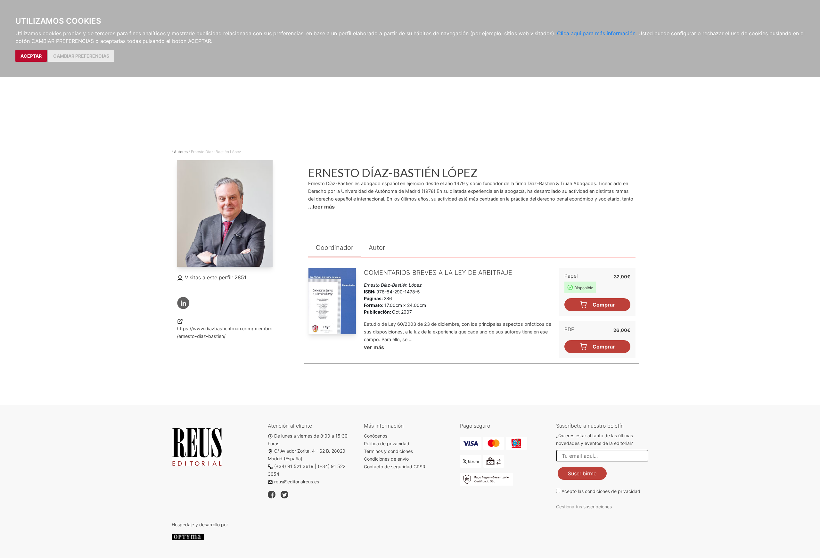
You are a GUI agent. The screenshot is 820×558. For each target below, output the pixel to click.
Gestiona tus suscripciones (584, 506)
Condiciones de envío (386, 459)
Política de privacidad (386, 443)
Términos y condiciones (388, 451)
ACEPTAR (31, 56)
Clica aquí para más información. (597, 33)
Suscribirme (582, 473)
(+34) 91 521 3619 (294, 466)
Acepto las (601, 491)
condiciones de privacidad (612, 491)
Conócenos (375, 436)
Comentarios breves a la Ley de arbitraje (438, 272)
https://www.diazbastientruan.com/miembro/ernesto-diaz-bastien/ (225, 332)
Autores (181, 151)
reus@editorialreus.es (296, 481)
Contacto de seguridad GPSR (394, 466)
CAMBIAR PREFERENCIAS (81, 56)
